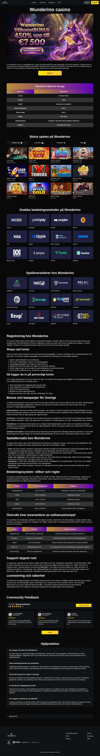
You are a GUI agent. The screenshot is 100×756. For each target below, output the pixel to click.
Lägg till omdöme (83, 605)
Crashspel (60, 142)
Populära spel (16, 142)
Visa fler (50, 632)
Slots (81, 142)
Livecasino (38, 142)
